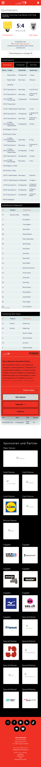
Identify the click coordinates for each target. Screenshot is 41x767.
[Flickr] (16, 729)
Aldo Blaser (26, 215)
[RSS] (27, 722)
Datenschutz (20, 756)
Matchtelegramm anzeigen (20, 53)
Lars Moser (26, 253)
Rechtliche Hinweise (20, 759)
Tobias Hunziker (27, 347)
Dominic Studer (27, 333)
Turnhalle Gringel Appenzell (21, 44)
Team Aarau (33, 35)
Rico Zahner (26, 219)
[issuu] (23, 729)
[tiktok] (33, 722)
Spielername (27, 210)
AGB (20, 758)
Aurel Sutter (26, 248)
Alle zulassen (20, 397)
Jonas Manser (27, 297)
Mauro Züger (26, 302)
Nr (3, 210)
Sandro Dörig (26, 244)
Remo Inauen (27, 287)
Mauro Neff (26, 258)
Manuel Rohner (27, 234)
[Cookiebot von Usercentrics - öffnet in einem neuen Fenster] (29, 353)
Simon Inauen (27, 273)
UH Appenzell (7, 35)
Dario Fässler (26, 263)
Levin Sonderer (27, 306)
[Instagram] (20, 722)
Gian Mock (26, 282)
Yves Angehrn (27, 224)
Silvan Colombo (27, 338)
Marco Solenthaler (28, 239)
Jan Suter (25, 343)
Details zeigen (28, 390)
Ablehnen (20, 411)
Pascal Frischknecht (28, 268)
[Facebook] (14, 722)
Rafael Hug (26, 328)
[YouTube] (8, 722)
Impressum (20, 754)
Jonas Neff (26, 277)
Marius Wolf (26, 229)
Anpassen (19, 404)
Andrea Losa (26, 323)
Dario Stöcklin (27, 292)
